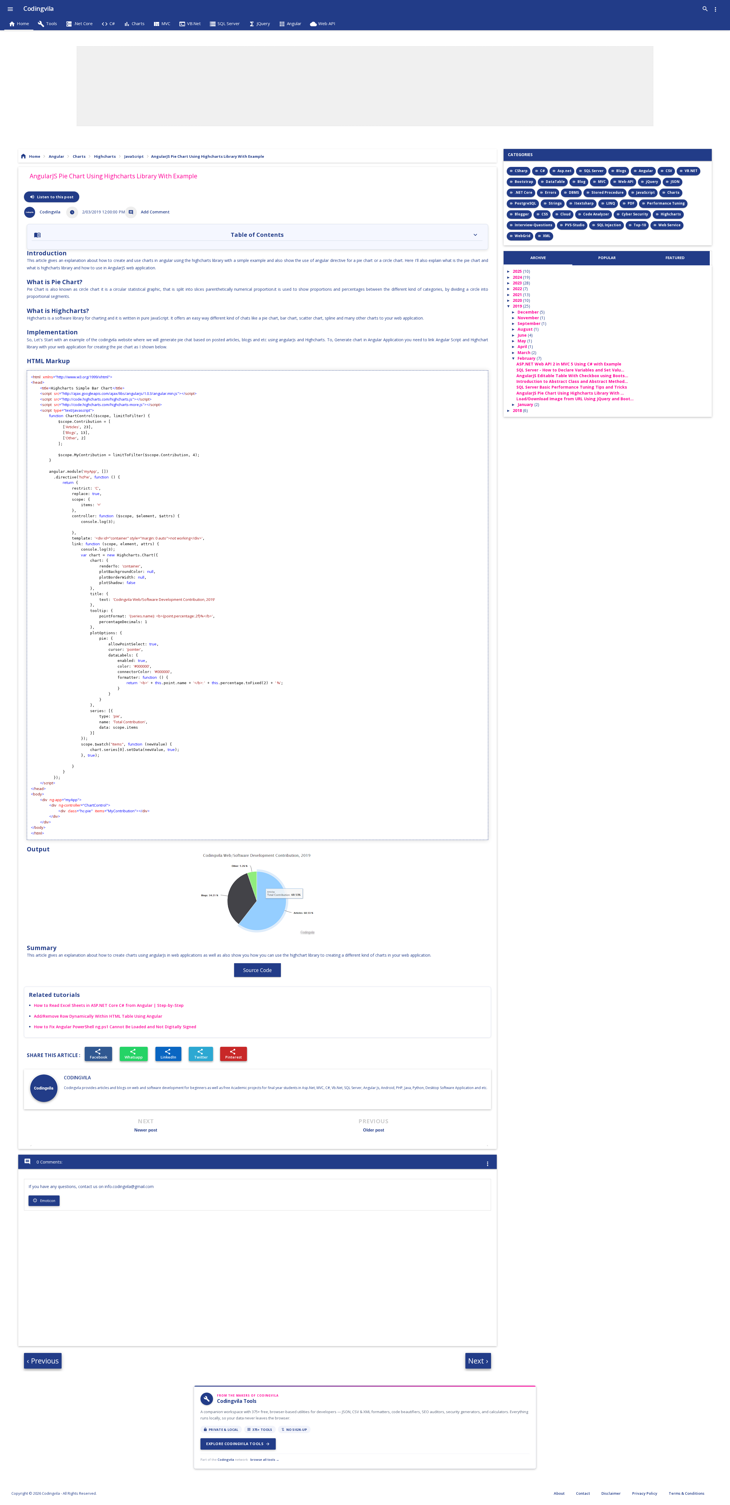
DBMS (574, 192)
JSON (675, 181)
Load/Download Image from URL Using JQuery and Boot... (575, 398)
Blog (581, 181)
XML (546, 235)
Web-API (625, 181)
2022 (518, 288)
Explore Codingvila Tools (238, 1443)
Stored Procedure (607, 192)
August (526, 329)
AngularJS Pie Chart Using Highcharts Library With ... (570, 393)
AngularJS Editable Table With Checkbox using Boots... (572, 375)
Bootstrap (524, 181)
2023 (518, 283)
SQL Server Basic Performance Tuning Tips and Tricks (571, 387)
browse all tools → (264, 1459)
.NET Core (523, 192)
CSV (669, 170)
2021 (518, 294)
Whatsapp (134, 1054)
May (522, 341)
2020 (518, 300)
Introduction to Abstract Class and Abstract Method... (572, 381)
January (526, 404)
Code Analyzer (596, 214)
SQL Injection (609, 225)
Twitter (201, 1054)
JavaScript (645, 192)
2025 (518, 271)
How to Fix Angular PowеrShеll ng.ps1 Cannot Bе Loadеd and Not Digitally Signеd (115, 1026)
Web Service (669, 225)
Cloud (565, 214)
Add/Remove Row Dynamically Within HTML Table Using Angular (98, 1016)
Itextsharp (584, 203)
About (559, 1493)
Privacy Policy (644, 1493)
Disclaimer (611, 1493)
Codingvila (77, 1077)
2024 (518, 277)
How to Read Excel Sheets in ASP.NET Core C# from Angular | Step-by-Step (109, 1005)
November (529, 317)
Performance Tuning (666, 203)
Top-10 (640, 225)
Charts (673, 192)
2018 (518, 410)
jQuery (652, 181)
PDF (631, 203)
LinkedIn (168, 1054)
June (523, 335)
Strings (555, 203)
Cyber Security (635, 214)
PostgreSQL (525, 203)
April (523, 346)
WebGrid (522, 235)
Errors (550, 192)
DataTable (555, 181)
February (527, 358)
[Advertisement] (365, 86)
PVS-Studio (575, 225)
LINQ (610, 203)
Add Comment (155, 212)
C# (542, 170)
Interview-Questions (533, 225)
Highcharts (671, 214)
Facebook (98, 1054)
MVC (602, 181)
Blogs (621, 170)
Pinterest (233, 1054)
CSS (545, 214)
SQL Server (594, 170)
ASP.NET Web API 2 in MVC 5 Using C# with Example (568, 364)
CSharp (521, 170)
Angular (646, 170)
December (529, 312)
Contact (583, 1493)
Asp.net (564, 170)
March (525, 352)
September (530, 323)
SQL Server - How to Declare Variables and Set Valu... (570, 370)
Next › (478, 1360)
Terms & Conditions (686, 1493)
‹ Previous (43, 1360)
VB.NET (691, 170)
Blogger (522, 214)
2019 (518, 306)
